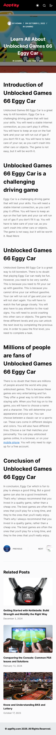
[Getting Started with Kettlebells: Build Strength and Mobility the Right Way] (28, 591)
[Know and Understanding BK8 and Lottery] (28, 686)
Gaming (29, 26)
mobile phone (11, 442)
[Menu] (51, 5)
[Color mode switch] (37, 5)
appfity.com (14, 728)
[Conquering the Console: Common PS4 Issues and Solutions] (28, 639)
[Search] (44, 5)
